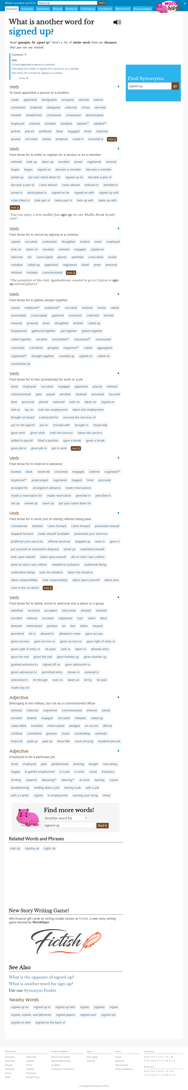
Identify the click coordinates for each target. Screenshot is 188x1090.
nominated (18, 107)
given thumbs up (95, 657)
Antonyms (27, 8)
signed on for (60, 192)
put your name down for (44, 177)
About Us (119, 1061)
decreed (100, 107)
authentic (101, 733)
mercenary (110, 764)
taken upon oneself (53, 557)
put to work (59, 448)
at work (84, 780)
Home (118, 1056)
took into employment (53, 409)
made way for (20, 687)
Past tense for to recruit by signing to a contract (37, 73)
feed (14, 402)
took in (65, 649)
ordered (94, 471)
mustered (75, 315)
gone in (115, 541)
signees (99, 1007)
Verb (14, 60)
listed (85, 265)
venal (93, 771)
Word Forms (122, 8)
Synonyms (12, 8)
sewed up (30, 503)
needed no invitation (65, 564)
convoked (35, 348)
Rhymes (57, 8)
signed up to (42, 1007)
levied (112, 257)
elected (84, 100)
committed (34, 733)
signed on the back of (50, 1022)
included (47, 618)
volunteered (19, 526)
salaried (31, 780)
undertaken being (23, 572)
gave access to (44, 641)
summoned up (20, 364)
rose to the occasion (25, 588)
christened (53, 115)
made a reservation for (26, 495)
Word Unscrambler (60, 1056)
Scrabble (55, 1065)
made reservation (59, 495)
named (98, 100)
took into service (61, 433)
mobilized (51, 308)
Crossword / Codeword (62, 1069)
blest (103, 618)
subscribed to (20, 200)
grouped (52, 348)
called (88, 348)
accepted (50, 610)
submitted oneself (92, 549)
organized (70, 348)
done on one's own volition (29, 564)
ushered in (91, 672)
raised (15, 308)
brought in (81, 425)
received (33, 610)
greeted (52, 626)
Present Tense (32, 1077)
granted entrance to (24, 664)
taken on (32, 249)
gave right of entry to (101, 641)
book (29, 471)
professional (60, 764)
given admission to (24, 672)
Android (91, 1061)
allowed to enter (70, 633)
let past (102, 680)
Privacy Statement (124, 1069)
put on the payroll (23, 425)
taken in (80, 649)
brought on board (22, 417)
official (107, 726)
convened (17, 348)
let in (32, 633)
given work (37, 433)
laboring (66, 780)
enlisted (34, 123)
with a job (92, 787)
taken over (111, 580)
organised (17, 356)
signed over (88, 1015)
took (80, 618)
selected (71, 107)
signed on (44, 169)
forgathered (19, 331)
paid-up (32, 741)
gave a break (72, 440)
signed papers (65, 1015)
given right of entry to (25, 649)
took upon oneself (23, 557)
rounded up (66, 356)
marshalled (59, 339)
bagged (77, 480)
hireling (16, 780)
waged (15, 771)
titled (59, 131)
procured (28, 402)
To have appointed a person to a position (33, 64)
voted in (78, 139)
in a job (65, 771)
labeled (82, 123)
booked (16, 471)
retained (80, 394)
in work (79, 771)
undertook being (95, 564)
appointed (30, 100)
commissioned (52, 272)
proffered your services (27, 541)
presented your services (91, 534)
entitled (16, 115)
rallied (115, 308)
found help (100, 425)
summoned (103, 339)
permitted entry (52, 672)
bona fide (63, 741)
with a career (20, 795)
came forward (57, 526)
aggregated (104, 348)
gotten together (92, 331)
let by (88, 680)
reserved (43, 471)
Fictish (83, 918)
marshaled (81, 339)
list (30, 257)
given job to (39, 448)
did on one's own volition (87, 557)
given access (20, 641)
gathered (58, 315)
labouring (48, 780)
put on (44, 425)
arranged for (19, 488)
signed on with (84, 192)
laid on (15, 409)
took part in (42, 200)
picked (15, 131)
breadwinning (20, 787)
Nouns (8, 1073)
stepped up (82, 541)
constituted (73, 115)
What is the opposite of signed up (40, 977)
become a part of (22, 185)
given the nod (43, 657)
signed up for (74, 177)
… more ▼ (22, 78)
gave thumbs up (68, 657)
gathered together (44, 331)
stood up (69, 549)
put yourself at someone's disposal (35, 549)
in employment (58, 795)
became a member (68, 169)
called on (103, 356)
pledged (74, 726)
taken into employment (88, 409)
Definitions (43, 8)
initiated (16, 272)
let (63, 626)
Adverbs (30, 1061)
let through (40, 680)
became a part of (99, 177)
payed (50, 394)
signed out (108, 1015)
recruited (31, 139)
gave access (94, 633)
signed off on (51, 664)
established (33, 115)
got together (69, 331)
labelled (99, 123)
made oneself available (53, 534)
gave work (18, 433)
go (175, 86)
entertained (34, 626)
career (113, 780)
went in (100, 541)
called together (21, 339)
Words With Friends (61, 1061)
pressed (111, 265)
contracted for (48, 417)
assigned (68, 100)
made (15, 100)
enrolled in (111, 185)
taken (91, 618)
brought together (43, 356)
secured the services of (79, 417)
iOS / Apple (92, 1056)
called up (33, 265)
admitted (77, 257)
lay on (29, 409)
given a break (95, 440)
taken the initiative (80, 572)
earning (99, 780)
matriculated (55, 726)
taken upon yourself (86, 580)
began (15, 169)
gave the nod (20, 657)
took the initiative (51, 572)
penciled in (83, 495)
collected (92, 315)
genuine (51, 733)
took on (16, 249)
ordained (36, 107)
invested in (95, 139)
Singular (30, 1069)
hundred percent (109, 741)
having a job (72, 787)
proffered (45, 131)
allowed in (47, 633)
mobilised (30, 308)
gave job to (18, 448)
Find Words (105, 8)
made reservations (78, 488)
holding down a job (46, 787)
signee (84, 1007)
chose (86, 107)
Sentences (71, 8)
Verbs (7, 1077)
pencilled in (103, 495)
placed (29, 131)
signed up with (109, 192)
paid (38, 394)
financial (16, 741)
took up (32, 162)
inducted (102, 131)
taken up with (107, 200)
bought (93, 764)
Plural (29, 1065)
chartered (61, 471)
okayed (98, 626)
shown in (73, 672)
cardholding (82, 733)
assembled (18, 315)
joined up (17, 177)
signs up (49, 848)
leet (72, 626)
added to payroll (22, 440)
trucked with (61, 425)
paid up (47, 741)
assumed (97, 394)
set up (15, 503)
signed (15, 241)
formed (108, 315)
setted (46, 139)
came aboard (48, 185)
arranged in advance (47, 488)
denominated (94, 115)
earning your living (85, 795)
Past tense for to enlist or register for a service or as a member (45, 68)
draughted (68, 241)
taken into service (90, 433)
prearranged (40, 480)
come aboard (71, 185)
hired (87, 131)
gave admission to (77, 664)
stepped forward (22, 534)
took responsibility (55, 580)
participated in (37, 192)
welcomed (69, 610)
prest (97, 265)
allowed (86, 610)
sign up (15, 848)
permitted (17, 633)
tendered (62, 139)
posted (15, 139)
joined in (16, 192)
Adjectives (31, 1056)
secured (114, 394)
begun (28, 169)
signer (114, 1007)
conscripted (45, 257)
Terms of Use (121, 1065)
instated (32, 272)
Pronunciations (142, 8)
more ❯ (112, 139)
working (78, 764)
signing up (32, 848)
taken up (47, 162)
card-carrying (84, 741)
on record (91, 726)
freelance (108, 771)
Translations (88, 8)
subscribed (18, 726)
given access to (71, 641)
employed (17, 123)
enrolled (50, 123)
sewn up (48, 503)
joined (78, 162)
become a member (99, 169)
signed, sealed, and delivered (31, 1015)
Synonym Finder (40, 990)
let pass (50, 649)
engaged (73, 131)
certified (16, 733)
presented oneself (107, 526)
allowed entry (100, 649)
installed (66, 123)
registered (94, 162)
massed (16, 323)
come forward (80, 526)
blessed (16, 626)
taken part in (63, 200)
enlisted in (92, 185)
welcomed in (19, 680)
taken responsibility (24, 580)
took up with (85, 200)
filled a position (48, 440)
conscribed (95, 257)
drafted (85, 241)
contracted (49, 241)
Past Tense (31, 1073)
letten (84, 626)
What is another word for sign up (40, 984)
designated (49, 100)
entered (111, 162)
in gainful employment (40, 771)
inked (106, 795)
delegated (53, 107)
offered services (59, 541)
